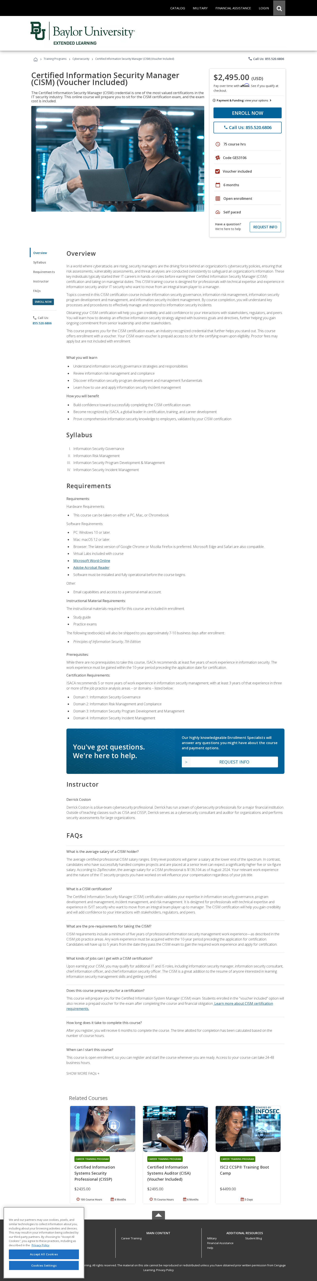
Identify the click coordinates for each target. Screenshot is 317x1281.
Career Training (131, 1238)
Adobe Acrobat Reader (91, 567)
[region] (43, 1242)
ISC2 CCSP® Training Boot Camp (244, 1170)
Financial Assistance (220, 1243)
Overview (40, 253)
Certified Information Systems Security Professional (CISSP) (94, 1173)
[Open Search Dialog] (279, 8)
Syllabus (39, 262)
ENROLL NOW (247, 113)
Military (212, 1238)
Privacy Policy (165, 1270)
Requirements (44, 272)
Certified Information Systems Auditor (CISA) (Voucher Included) (169, 1173)
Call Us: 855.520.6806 (266, 59)
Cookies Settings (44, 1265)
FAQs (37, 291)
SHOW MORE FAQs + (82, 1073)
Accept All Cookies (44, 1254)
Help (210, 1248)
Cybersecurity (80, 59)
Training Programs (55, 59)
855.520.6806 (42, 323)
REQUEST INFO (265, 227)
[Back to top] (158, 1232)
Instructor (41, 281)
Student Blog (253, 1238)
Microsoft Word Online (91, 560)
